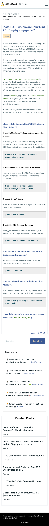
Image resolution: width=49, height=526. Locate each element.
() (25, 4)
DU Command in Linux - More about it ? (24, 455)
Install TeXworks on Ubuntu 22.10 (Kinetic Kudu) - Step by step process (23, 442)
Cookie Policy (13, 518)
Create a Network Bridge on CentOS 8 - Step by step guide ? (22, 468)
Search (36, 341)
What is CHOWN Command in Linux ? (24, 481)
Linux (15, 14)
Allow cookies (24, 522)
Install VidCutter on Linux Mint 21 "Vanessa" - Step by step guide (19, 428)
